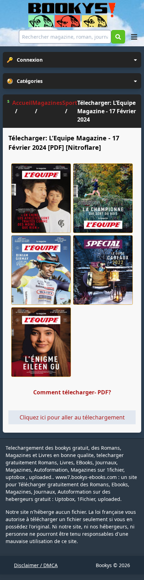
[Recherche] (118, 37)
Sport (69, 103)
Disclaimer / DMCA (36, 565)
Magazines (47, 103)
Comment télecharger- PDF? (72, 392)
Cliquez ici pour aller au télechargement (72, 417)
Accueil (22, 103)
